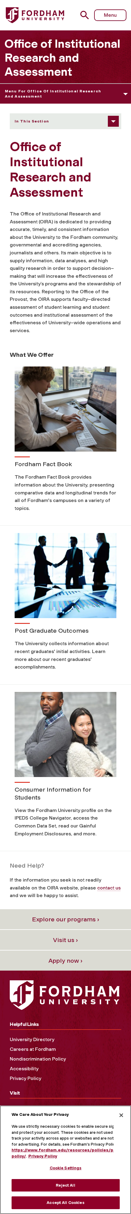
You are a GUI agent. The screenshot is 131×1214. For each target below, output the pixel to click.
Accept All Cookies (65, 1202)
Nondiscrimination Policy (38, 1059)
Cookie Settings (66, 1168)
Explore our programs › (65, 919)
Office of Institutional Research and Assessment (62, 58)
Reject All (65, 1185)
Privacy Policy (25, 1078)
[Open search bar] (87, 15)
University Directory (32, 1039)
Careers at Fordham (33, 1049)
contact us (109, 888)
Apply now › (65, 960)
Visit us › (65, 940)
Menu (110, 15)
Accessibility (24, 1068)
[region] (65, 1160)
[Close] (121, 1115)
